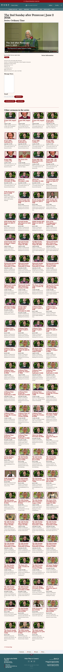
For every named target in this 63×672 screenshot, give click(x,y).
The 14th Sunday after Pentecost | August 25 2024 (23, 523)
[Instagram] (34, 661)
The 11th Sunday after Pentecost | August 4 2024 (37, 501)
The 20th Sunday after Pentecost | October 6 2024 (51, 545)
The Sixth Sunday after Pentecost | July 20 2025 (38, 631)
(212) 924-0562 (8, 667)
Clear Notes (20, 101)
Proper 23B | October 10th (50, 141)
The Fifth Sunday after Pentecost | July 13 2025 (24, 631)
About (20, 9)
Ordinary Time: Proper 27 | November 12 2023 (9, 437)
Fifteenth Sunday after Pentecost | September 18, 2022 (24, 265)
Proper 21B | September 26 (22, 141)
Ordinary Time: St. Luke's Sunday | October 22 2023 (24, 415)
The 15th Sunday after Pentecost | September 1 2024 (37, 523)
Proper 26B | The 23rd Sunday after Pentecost (37, 161)
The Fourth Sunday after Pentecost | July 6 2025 (10, 631)
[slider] (28, 51)
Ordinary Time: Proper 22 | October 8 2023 (52, 393)
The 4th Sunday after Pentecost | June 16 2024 (37, 458)
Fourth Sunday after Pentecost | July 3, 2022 (38, 201)
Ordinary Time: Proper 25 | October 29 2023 (38, 415)
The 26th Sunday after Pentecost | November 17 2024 (23, 588)
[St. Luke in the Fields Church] (31, 5)
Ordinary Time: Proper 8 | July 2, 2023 (23, 330)
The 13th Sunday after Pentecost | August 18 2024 (9, 523)
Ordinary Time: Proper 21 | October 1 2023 (38, 393)
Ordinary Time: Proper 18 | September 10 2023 (52, 372)
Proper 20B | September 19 (8, 141)
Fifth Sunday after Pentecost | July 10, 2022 (51, 201)
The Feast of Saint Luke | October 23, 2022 (37, 286)
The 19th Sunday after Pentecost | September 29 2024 (38, 545)
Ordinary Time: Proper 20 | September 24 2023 (24, 393)
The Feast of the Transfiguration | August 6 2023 (37, 350)
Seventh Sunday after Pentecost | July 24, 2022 (24, 223)
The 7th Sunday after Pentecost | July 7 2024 (38, 480)
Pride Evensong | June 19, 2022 (9, 192)
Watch (6, 57)
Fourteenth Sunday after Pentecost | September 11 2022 (10, 265)
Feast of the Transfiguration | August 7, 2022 (51, 223)
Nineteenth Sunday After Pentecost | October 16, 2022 (24, 286)
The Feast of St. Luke (23, 160)
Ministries (26, 9)
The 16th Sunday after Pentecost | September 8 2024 (51, 523)
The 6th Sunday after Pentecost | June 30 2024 (23, 480)
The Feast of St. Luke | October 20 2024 (23, 566)
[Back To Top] (31, 655)
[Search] (61, 5)
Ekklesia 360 (31, 668)
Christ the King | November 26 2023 (38, 436)
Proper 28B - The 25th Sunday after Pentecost (51, 161)
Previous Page (8, 647)
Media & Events (34, 9)
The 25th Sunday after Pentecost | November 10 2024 (10, 588)
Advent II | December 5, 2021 (23, 180)
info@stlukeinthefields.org (11, 666)
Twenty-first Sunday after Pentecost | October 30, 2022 (52, 286)
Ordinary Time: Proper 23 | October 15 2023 (10, 415)
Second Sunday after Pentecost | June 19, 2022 (52, 181)
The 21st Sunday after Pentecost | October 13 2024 (9, 566)
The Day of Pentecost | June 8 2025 (51, 588)
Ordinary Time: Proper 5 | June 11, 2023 (37, 308)
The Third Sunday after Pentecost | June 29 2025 (51, 610)
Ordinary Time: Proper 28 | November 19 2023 (23, 437)
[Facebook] (29, 661)
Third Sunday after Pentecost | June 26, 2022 (24, 201)
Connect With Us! (13, 9)
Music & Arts (47, 9)
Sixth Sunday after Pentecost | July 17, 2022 (9, 223)
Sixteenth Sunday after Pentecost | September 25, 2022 (38, 265)
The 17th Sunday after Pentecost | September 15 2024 (10, 545)
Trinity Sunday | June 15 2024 (9, 609)
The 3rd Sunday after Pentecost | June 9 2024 (23, 458)
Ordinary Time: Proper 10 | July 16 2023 (51, 330)
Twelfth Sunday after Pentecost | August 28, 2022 (37, 243)
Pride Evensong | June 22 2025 (37, 609)
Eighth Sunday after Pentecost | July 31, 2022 (38, 223)
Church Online (14, 5)
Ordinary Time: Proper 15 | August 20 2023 (9, 372)
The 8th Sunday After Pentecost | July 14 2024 (51, 480)
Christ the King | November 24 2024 (38, 587)
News (53, 9)
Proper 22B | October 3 (36, 141)
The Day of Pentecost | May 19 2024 (51, 437)
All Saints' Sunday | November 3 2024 (52, 565)
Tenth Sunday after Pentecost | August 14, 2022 (10, 243)
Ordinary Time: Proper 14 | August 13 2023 (51, 350)
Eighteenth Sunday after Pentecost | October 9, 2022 (10, 286)
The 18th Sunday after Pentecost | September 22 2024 (24, 545)
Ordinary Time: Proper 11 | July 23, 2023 (9, 350)
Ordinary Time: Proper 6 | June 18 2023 (51, 308)
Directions (7, 664)
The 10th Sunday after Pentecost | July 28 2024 (24, 501)
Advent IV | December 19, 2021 (37, 180)
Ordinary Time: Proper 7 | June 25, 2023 (9, 330)
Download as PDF (10, 101)
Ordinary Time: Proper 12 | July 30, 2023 (23, 350)
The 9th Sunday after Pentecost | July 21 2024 (10, 501)
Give (41, 9)
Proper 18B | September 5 (50, 121)
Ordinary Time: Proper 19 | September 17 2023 (10, 393)
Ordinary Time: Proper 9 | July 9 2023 (37, 330)
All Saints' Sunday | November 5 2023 (52, 414)
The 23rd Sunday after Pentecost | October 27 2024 (37, 566)
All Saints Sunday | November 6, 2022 (10, 307)
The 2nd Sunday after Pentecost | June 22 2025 (23, 610)
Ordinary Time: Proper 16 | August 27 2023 (23, 372)
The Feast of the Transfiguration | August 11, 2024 (51, 501)
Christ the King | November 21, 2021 (10, 180)
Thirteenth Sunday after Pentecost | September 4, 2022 (52, 243)
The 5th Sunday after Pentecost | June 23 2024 (51, 458)
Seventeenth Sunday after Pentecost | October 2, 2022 (52, 265)
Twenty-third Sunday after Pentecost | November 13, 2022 (24, 309)
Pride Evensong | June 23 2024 (9, 479)
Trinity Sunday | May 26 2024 (9, 457)
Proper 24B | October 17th (8, 160)
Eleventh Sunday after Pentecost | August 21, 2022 (23, 243)
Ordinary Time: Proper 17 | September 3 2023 (37, 372)
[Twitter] (31, 661)
